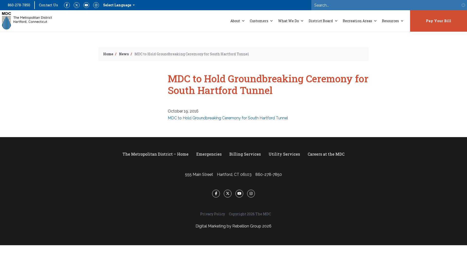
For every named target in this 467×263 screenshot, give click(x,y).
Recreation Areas (357, 21)
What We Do (288, 21)
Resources (390, 21)
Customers (259, 21)
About (235, 21)
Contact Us (48, 5)
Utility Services (284, 154)
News (124, 54)
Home (108, 54)
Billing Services (245, 154)
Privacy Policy (212, 214)
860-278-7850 (19, 5)
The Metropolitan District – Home (156, 154)
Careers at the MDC (326, 154)
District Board (321, 21)
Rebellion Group (246, 226)
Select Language (117, 5)
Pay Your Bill (438, 21)
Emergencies (209, 154)
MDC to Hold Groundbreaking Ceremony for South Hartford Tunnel (228, 118)
